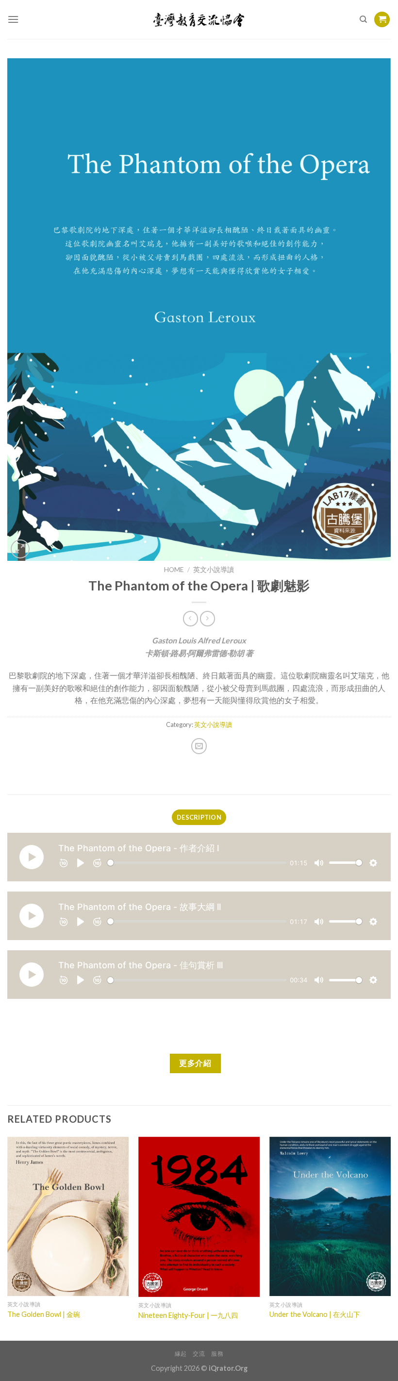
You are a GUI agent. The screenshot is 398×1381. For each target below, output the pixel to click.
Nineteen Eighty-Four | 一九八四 (188, 1315)
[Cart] (382, 20)
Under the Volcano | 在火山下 (314, 1314)
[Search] (363, 19)
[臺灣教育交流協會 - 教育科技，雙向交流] (199, 19)
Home (173, 569)
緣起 (181, 1353)
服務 (217, 1353)
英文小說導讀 (213, 569)
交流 (199, 1353)
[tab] (199, 817)
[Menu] (13, 19)
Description (199, 817)
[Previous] (7, 1238)
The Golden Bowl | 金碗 (43, 1314)
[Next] (390, 1238)
